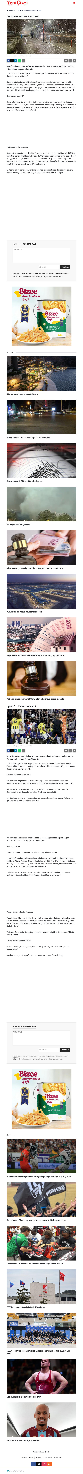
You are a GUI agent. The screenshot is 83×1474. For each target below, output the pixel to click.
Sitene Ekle (57, 1458)
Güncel (20, 10)
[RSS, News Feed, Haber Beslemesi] (49, 1464)
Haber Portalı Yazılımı (17, 1471)
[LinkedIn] (15, 60)
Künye (31, 1458)
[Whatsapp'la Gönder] (19, 60)
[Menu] (74, 3)
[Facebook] (8, 60)
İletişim (38, 1458)
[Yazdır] (23, 60)
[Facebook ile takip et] (33, 1464)
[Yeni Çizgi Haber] (17, 3)
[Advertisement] (41, 129)
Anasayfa (12, 10)
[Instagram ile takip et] (44, 1464)
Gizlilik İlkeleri (47, 1458)
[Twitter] (12, 60)
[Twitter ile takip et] (39, 1464)
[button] (66, 60)
